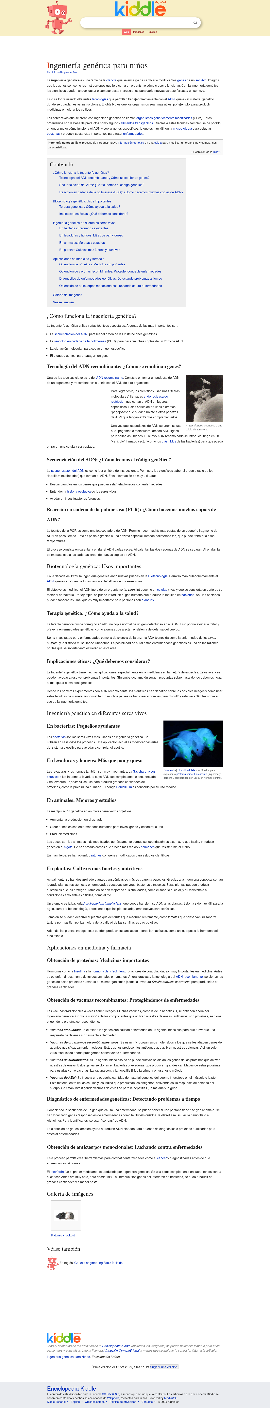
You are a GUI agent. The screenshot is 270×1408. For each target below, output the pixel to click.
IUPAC (217, 152)
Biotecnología (158, 576)
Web (126, 32)
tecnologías (100, 99)
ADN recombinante (109, 377)
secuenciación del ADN (71, 334)
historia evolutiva (79, 491)
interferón (57, 1171)
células (162, 589)
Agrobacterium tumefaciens (102, 903)
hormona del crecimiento (109, 971)
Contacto (147, 1402)
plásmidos (169, 441)
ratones (96, 855)
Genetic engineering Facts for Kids (98, 1262)
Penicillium (124, 787)
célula (158, 142)
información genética (131, 142)
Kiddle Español (56, 1402)
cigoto (68, 847)
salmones (148, 847)
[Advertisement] (135, 47)
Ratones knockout (63, 1235)
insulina (79, 971)
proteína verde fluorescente (192, 774)
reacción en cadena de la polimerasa (80, 341)
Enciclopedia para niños (62, 72)
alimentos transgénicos (137, 123)
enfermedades (133, 133)
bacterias (53, 133)
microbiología (182, 128)
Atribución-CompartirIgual (122, 1350)
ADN (171, 99)
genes (181, 80)
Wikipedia (113, 1398)
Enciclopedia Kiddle (116, 1345)
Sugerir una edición (163, 1367)
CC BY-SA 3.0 (110, 1394)
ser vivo (200, 80)
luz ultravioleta (187, 770)
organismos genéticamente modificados (164, 118)
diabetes (148, 600)
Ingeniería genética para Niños (68, 1356)
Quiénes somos (95, 1402)
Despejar (187, 22)
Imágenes (138, 32)
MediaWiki (170, 1398)
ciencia (111, 80)
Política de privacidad (123, 1402)
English (153, 32)
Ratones (168, 770)
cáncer (162, 1158)
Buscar (195, 22)
